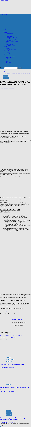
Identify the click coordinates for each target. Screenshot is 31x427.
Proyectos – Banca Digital (12, 41)
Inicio (4, 28)
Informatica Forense (10, 56)
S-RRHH (5, 46)
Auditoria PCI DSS (10, 45)
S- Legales (5, 58)
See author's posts (18, 325)
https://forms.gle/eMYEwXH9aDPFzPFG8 (10, 311)
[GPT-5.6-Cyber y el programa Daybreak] (14, 354)
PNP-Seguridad (9, 44)
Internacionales (10, 359)
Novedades (9, 361)
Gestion (7, 48)
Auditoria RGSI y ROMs (11, 37)
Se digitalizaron (9, 33)
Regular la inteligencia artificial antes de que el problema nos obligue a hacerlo (13, 418)
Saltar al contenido (4, 0)
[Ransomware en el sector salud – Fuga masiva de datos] (14, 381)
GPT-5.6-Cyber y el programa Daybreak (12, 364)
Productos (5, 32)
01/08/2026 (11, 422)
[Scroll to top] (0, 426)
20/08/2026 (11, 391)
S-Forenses (5, 54)
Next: (8, 337)
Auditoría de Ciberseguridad (12, 39)
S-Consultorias (6, 35)
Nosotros (5, 29)
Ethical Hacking (9, 36)
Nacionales (6, 78)
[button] (3, 14)
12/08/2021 (11, 88)
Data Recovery (9, 57)
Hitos (4, 31)
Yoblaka (8, 52)
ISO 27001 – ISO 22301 (11, 40)
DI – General (9, 61)
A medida (8, 53)
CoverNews (5, 425)
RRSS (4, 64)
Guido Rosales (4, 88)
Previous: (11, 335)
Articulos (5, 76)
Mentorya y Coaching (11, 49)
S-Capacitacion (6, 50)
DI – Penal (8, 62)
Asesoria (8, 60)
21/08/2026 (11, 367)
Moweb (7, 43)
